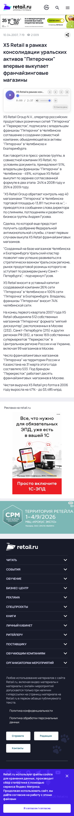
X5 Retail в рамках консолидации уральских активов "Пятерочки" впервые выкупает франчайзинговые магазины (42, 92)
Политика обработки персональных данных (33, 720)
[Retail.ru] (19, 7)
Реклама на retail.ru (17, 408)
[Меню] (68, 7)
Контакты (17, 748)
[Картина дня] (46, 7)
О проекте (18, 736)
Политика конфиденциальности (31, 711)
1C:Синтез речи (60, 107)
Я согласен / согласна (37, 808)
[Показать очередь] (67, 92)
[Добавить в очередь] (61, 92)
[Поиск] (57, 7)
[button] (37, 560)
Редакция (46, 736)
